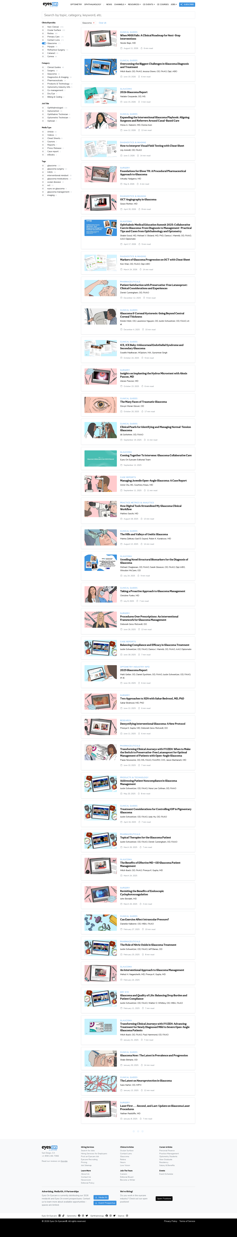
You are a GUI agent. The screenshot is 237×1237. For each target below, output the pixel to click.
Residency (163, 1162)
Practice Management (169, 1153)
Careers (123, 1174)
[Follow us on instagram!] (83, 1215)
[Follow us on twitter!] (86, 1215)
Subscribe (189, 4)
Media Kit (102, 1197)
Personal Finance (167, 1150)
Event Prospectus (106, 1203)
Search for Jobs (88, 1150)
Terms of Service (187, 1221)
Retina (123, 1159)
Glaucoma (124, 1156)
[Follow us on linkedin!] (60, 1215)
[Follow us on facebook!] (80, 1215)
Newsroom (86, 1179)
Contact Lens (126, 1153)
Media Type (46, 127)
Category (46, 63)
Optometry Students (168, 1156)
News (109, 4)
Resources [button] (133, 4)
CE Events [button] (148, 4)
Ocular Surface (126, 1150)
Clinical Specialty (49, 23)
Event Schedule (166, 1174)
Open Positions (164, 1198)
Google (64, 1161)
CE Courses (163, 4)
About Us (85, 1174)
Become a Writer (127, 1179)
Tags (44, 161)
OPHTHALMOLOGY (92, 4)
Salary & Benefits (167, 1165)
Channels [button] (119, 4)
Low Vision (125, 1165)
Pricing (84, 1162)
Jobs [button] (173, 4)
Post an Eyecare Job (90, 1156)
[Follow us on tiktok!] (63, 1215)
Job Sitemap (86, 1165)
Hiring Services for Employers (94, 1153)
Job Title (45, 103)
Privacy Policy (170, 1221)
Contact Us (86, 1177)
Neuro (123, 1162)
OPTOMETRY (76, 4)
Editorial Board (126, 1177)
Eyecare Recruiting (89, 1159)
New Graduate (165, 1159)
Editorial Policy (87, 1182)
